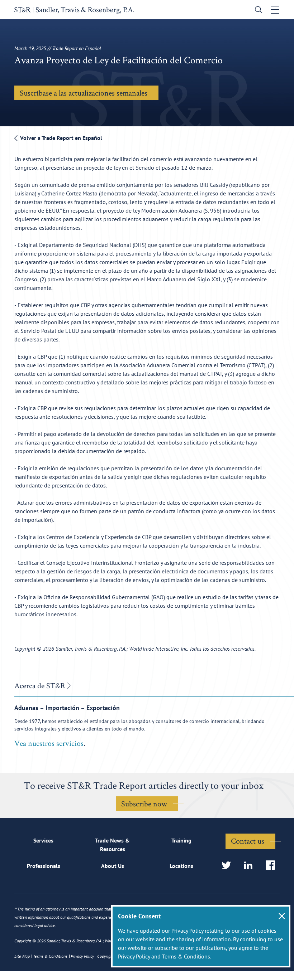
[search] (256, 10)
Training (181, 840)
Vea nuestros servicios (49, 743)
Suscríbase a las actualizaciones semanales (83, 93)
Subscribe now (144, 803)
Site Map (22, 956)
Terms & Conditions (186, 956)
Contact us (247, 841)
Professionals (43, 865)
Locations (181, 865)
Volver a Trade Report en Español (60, 137)
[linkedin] (250, 866)
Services (43, 840)
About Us (112, 865)
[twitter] (229, 866)
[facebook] (273, 866)
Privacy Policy (134, 956)
